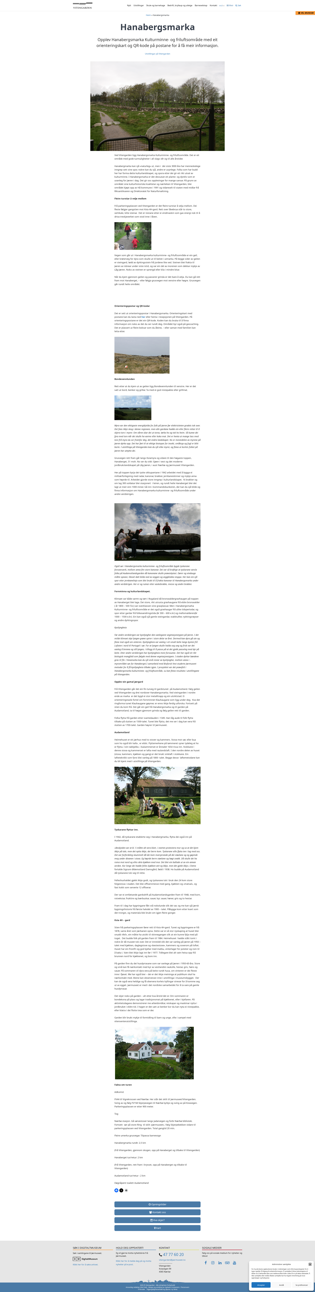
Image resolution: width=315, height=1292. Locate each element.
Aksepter (261, 1285)
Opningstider (158, 1204)
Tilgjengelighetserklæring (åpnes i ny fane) (161, 1289)
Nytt (129, 5)
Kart (158, 1228)
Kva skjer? (159, 1220)
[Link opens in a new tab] (85, 1258)
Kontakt (213, 5)
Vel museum (307, 13)
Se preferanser (302, 1285)
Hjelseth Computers (172, 1287)
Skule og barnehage (155, 5)
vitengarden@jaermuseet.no (172, 1260)
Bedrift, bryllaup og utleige (179, 5)
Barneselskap (201, 5)
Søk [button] (239, 5)
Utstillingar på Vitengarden (157, 53)
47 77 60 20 (173, 1254)
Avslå (281, 1285)
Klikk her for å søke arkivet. (85, 1264)
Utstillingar (139, 5)
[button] (310, 1264)
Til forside (141, 1289)
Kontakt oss (159, 1212)
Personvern (185, 1287)
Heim (148, 15)
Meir (231, 5)
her (143, 316)
